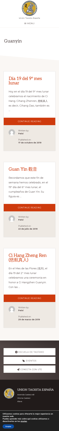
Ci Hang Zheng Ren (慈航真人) (28, 258)
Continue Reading (33, 122)
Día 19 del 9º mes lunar (25, 81)
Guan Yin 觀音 (23, 169)
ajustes (24, 421)
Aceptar (8, 426)
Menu (31, 23)
